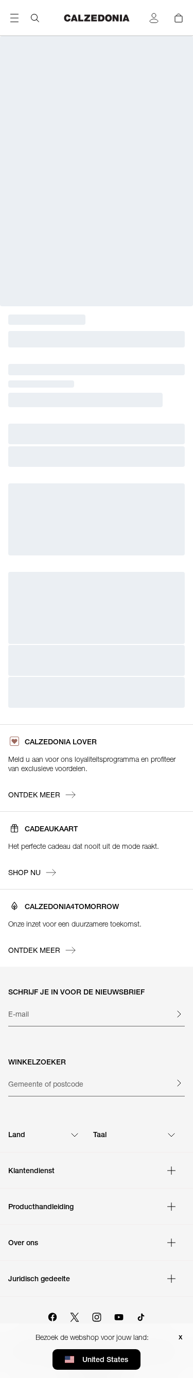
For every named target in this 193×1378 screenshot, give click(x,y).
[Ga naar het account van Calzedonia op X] (74, 1316)
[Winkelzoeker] (178, 1083)
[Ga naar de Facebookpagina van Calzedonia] (52, 1316)
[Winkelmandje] (178, 18)
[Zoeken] (35, 18)
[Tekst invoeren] (178, 1014)
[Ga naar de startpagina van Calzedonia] (96, 18)
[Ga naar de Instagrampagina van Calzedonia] (96, 1316)
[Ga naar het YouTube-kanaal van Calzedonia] (119, 1316)
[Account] (154, 18)
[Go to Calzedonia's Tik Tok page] (141, 1316)
